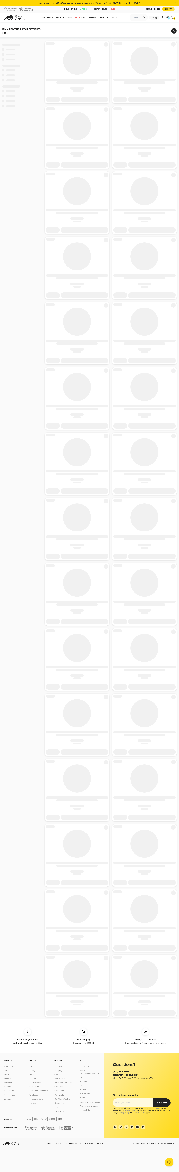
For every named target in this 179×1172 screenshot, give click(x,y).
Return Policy (60, 1078)
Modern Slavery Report (90, 1102)
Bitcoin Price (59, 1103)
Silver (104, 9)
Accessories (9, 1095)
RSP (31, 1066)
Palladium (8, 1082)
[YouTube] (137, 1127)
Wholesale (33, 1095)
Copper (7, 1087)
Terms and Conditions (63, 1082)
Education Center (36, 1099)
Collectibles (9, 1091)
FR (80, 1143)
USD (102, 1143)
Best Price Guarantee (38, 1091)
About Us (84, 1081)
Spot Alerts (34, 1087)
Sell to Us (33, 1078)
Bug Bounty (85, 1094)
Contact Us (84, 1066)
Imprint (82, 1098)
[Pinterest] (143, 1127)
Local (56, 1107)
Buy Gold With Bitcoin (63, 1099)
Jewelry (7, 1099)
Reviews (33, 1103)
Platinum (7, 1078)
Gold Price (58, 1087)
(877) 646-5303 (153, 9)
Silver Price (59, 1091)
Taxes (82, 1085)
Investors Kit (59, 1111)
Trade (31, 1074)
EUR (107, 1143)
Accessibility (85, 1110)
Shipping (58, 1070)
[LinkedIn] (132, 1127)
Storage (32, 1070)
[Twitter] (120, 1127)
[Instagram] (126, 1127)
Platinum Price (60, 1095)
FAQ (81, 1077)
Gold (75, 9)
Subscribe (162, 1102)
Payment (58, 1066)
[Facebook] (115, 1127)
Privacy (83, 1089)
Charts (57, 1074)
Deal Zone (8, 1066)
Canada (58, 1143)
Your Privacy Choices (89, 1106)
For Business (35, 1082)
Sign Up (168, 9)
